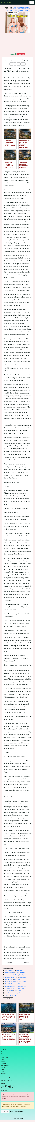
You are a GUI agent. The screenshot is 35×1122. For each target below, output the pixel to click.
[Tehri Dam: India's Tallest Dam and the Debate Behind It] (10, 134)
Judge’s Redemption (10, 988)
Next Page (26, 962)
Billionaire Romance (6, 1054)
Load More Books (8, 998)
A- (11, 64)
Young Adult (4, 1057)
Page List (12, 54)
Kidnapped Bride (9, 972)
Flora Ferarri (22, 977)
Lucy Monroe (19, 970)
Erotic (2, 1056)
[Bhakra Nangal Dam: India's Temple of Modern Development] (25, 134)
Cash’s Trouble (9, 990)
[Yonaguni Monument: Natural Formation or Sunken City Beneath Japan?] (8, 1008)
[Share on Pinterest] (9, 1086)
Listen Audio (21, 54)
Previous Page (9, 962)
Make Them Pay (9, 993)
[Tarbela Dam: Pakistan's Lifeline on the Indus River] (25, 155)
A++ (23, 64)
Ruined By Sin (9, 984)
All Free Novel (6, 2)
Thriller (3, 1067)
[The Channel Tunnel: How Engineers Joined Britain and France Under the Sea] (8, 1028)
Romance (3, 1052)
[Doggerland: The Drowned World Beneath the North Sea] (26, 1008)
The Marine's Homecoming (12, 981)
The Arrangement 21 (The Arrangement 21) (19, 9)
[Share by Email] (13, 1086)
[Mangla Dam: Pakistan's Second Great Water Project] (10, 155)
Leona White (18, 984)
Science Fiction (5, 1065)
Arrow (6, 995)
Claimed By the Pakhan (11, 975)
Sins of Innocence (9, 970)
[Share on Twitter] (6, 1086)
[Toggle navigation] (31, 2)
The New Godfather (10, 986)
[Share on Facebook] (2, 1086)
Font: (7, 61)
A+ (19, 64)
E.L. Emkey (13, 995)
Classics (3, 1071)
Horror (2, 1069)
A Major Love (8, 979)
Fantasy (3, 1061)
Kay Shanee (17, 979)
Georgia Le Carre (21, 986)
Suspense (3, 1073)
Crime (2, 1059)
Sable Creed (20, 988)
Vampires (3, 1063)
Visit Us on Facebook (6, 1080)
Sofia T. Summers (20, 972)
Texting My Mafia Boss (11, 977)
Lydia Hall (24, 981)
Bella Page (22, 975)
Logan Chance (19, 993)
